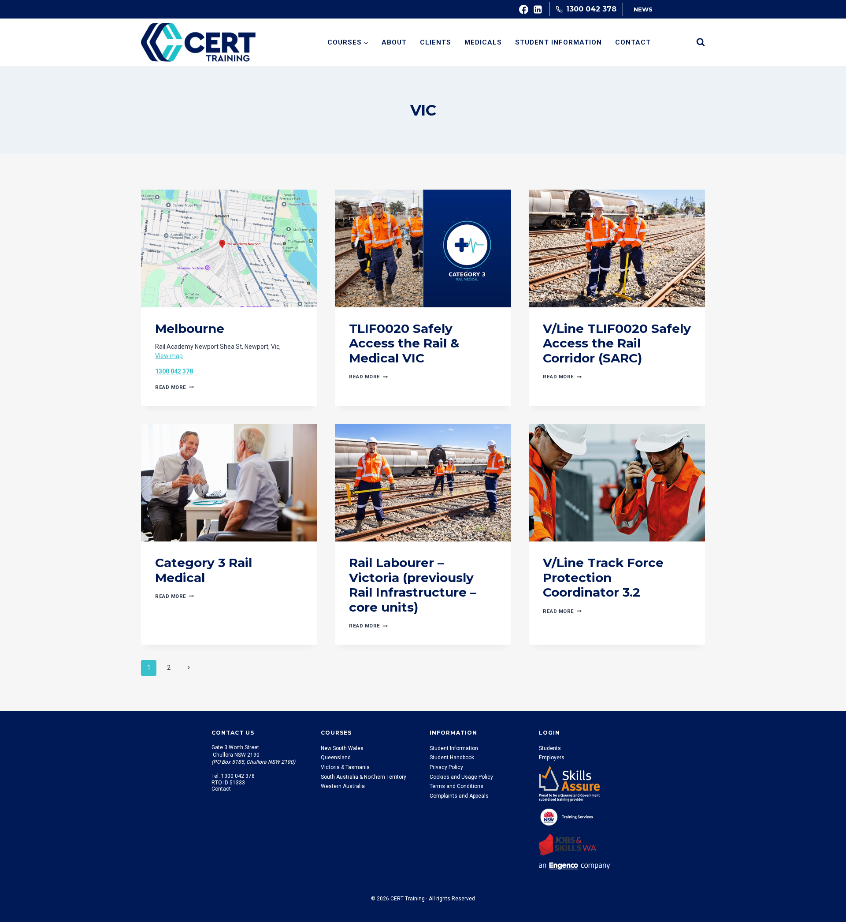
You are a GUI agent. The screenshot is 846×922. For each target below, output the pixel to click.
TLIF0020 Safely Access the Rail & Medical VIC (404, 343)
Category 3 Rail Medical (203, 570)
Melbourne (189, 328)
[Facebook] (524, 9)
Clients (435, 42)
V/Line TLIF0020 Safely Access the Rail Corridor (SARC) (617, 343)
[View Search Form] (700, 42)
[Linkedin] (538, 9)
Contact (633, 42)
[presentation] (229, 248)
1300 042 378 (174, 371)
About (394, 42)
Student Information (558, 42)
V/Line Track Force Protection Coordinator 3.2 (603, 577)
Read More (174, 387)
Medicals (483, 42)
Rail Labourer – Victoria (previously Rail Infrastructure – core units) (412, 585)
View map (169, 355)
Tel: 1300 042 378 (233, 776)
